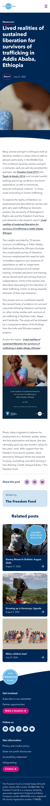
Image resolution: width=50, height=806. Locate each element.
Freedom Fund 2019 (28, 172)
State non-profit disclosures (17, 751)
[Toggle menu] (45, 6)
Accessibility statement (15, 756)
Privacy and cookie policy (16, 745)
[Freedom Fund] (9, 6)
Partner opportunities (14, 704)
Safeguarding (10, 762)
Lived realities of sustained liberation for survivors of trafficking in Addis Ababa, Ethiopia (21, 343)
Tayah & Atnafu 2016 (14, 176)
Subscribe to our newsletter (17, 698)
